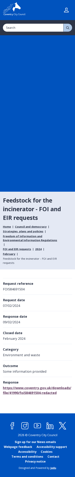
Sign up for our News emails (35, 442)
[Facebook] (12, 426)
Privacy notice (35, 461)
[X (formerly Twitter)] (63, 426)
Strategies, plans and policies (23, 231)
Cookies (46, 452)
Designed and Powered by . (38, 468)
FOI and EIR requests (17, 249)
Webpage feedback (18, 447)
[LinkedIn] (50, 426)
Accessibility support (52, 447)
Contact (53, 457)
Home (7, 226)
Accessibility (27, 452)
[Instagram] (25, 426)
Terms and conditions (27, 457)
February (9, 254)
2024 (38, 249)
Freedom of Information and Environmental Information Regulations (30, 238)
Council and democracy (31, 226)
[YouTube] (37, 426)
